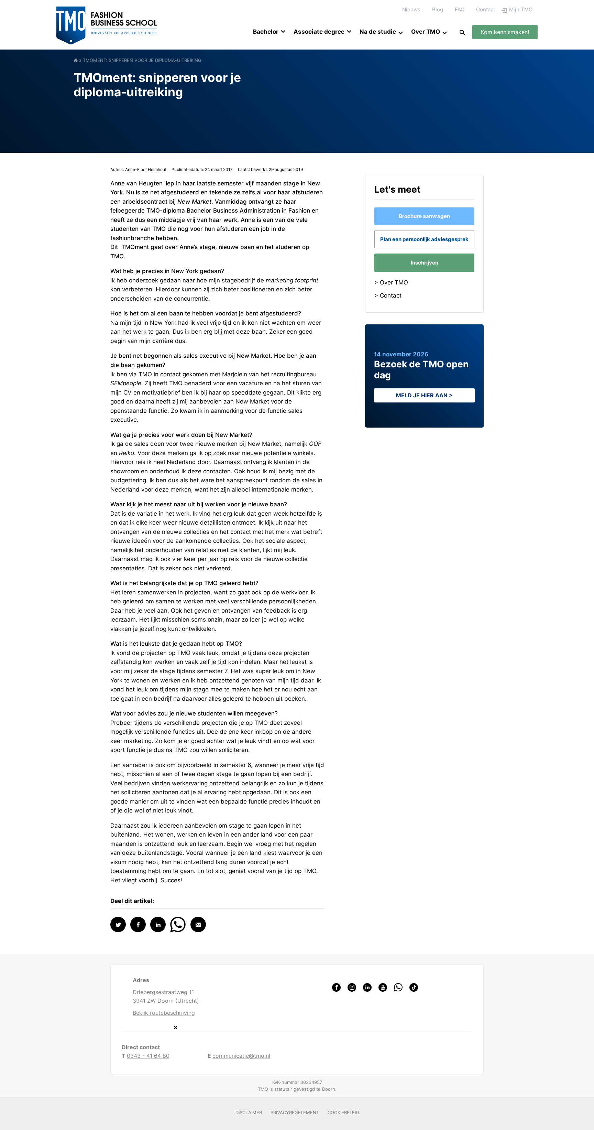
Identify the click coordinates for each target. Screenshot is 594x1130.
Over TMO (425, 31)
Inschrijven (424, 262)
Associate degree (319, 31)
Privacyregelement (295, 1112)
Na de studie (378, 31)
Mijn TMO (520, 9)
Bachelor (265, 31)
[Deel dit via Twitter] (118, 924)
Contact (485, 9)
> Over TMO (391, 282)
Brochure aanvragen (424, 216)
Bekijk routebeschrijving (164, 1012)
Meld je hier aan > (424, 395)
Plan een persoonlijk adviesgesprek (424, 239)
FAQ (459, 9)
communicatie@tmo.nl (241, 1055)
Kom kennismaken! (505, 32)
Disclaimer (248, 1112)
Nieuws (411, 9)
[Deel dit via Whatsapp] (178, 924)
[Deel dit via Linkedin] (158, 924)
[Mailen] (198, 924)
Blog (437, 9)
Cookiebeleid (343, 1112)
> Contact (388, 295)
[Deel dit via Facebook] (138, 924)
